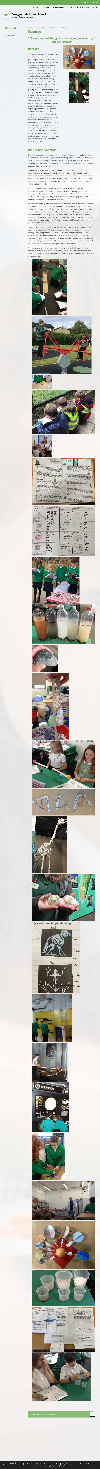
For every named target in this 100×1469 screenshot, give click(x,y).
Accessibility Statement (87, 1464)
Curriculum (41, 27)
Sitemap (38, 1466)
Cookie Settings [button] (59, 1466)
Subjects (53, 27)
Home (30, 27)
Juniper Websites (53, 1464)
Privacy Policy (49, 1466)
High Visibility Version (69, 1464)
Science (63, 27)
